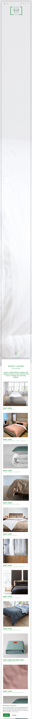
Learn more (15, 711)
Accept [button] (6, 715)
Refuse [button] (14, 715)
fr (28, 3)
